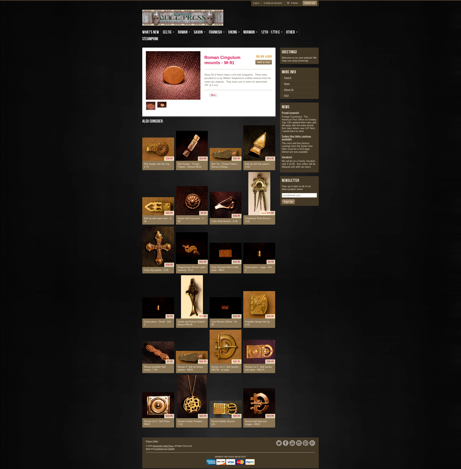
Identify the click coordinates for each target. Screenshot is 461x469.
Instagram (299, 443)
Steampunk (150, 38)
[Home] (182, 23)
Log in (256, 3)
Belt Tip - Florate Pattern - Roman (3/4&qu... (225, 165)
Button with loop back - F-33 (191, 220)
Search (287, 77)
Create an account (273, 3)
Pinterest (305, 443)
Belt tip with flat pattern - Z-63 (258, 165)
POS (148, 449)
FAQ (286, 95)
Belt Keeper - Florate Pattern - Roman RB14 (189, 165)
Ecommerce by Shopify (164, 449)
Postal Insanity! (290, 112)
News (287, 83)
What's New (150, 32)
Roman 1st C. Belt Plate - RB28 (157, 423)
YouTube (292, 443)
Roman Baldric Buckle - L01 (223, 423)
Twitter (279, 443)
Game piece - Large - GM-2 (258, 268)
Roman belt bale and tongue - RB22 (256, 423)
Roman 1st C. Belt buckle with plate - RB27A (258, 368)
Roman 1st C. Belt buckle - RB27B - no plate (225, 368)
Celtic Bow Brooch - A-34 (224, 221)
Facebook (285, 443)
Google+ (312, 443)
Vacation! (287, 157)
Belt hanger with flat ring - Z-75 (157, 165)
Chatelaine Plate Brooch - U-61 (258, 220)
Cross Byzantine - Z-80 (156, 270)
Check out (310, 3)
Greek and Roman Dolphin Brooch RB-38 (191, 323)
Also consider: (152, 121)
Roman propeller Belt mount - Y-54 (155, 368)
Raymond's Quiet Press (163, 446)
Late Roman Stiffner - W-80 (224, 323)
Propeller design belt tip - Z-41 (258, 323)
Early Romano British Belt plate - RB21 (224, 268)
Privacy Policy (152, 441)
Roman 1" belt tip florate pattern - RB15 (190, 368)
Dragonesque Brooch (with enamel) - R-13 (191, 268)
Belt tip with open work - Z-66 (158, 220)
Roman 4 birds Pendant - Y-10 (191, 423)
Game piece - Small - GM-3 (157, 323)
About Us (289, 89)
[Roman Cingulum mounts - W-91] (151, 105)
